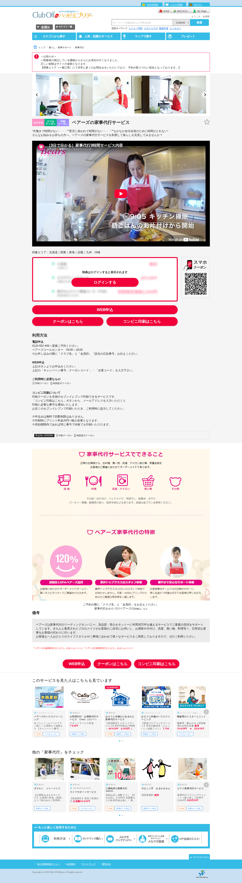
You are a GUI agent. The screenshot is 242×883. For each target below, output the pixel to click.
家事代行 (79, 47)
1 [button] (113, 114)
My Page (200, 11)
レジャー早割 (136, 28)
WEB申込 (105, 310)
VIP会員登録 (152, 4)
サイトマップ (88, 864)
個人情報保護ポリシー (48, 864)
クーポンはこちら (68, 321)
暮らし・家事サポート (60, 47)
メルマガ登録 (176, 4)
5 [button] (129, 114)
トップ (41, 47)
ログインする (105, 282)
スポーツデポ (151, 28)
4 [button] (125, 114)
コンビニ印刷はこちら (142, 321)
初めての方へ (181, 11)
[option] (64, 94)
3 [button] (121, 114)
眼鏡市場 (163, 28)
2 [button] (117, 114)
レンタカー (175, 28)
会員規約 (70, 864)
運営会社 (106, 864)
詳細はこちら (141, 608)
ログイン (198, 4)
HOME (164, 11)
